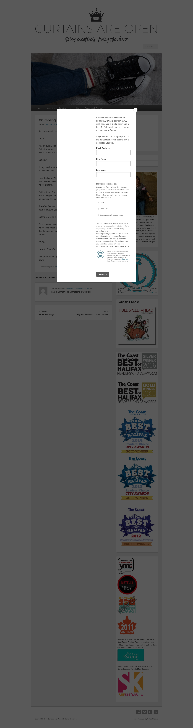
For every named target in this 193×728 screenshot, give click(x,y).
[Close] (135, 110)
